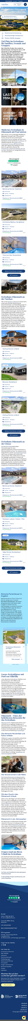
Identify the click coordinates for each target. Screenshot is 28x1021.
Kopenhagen (21, 730)
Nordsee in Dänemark (13, 301)
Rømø (17, 322)
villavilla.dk (24, 1003)
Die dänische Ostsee (6, 446)
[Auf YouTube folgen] (5, 945)
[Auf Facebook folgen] (1, 945)
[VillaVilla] (5, 4)
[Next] (24, 178)
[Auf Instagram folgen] (3, 945)
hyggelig (9, 738)
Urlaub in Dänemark (16, 598)
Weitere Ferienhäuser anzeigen (13, 271)
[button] (25, 172)
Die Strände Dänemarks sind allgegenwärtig (13, 777)
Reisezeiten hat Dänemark (19, 824)
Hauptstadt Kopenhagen (20, 452)
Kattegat (16, 459)
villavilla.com (23, 1009)
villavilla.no (24, 1007)
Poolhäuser (21, 141)
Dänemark (4, 722)
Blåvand (22, 308)
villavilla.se (24, 1005)
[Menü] (25, 4)
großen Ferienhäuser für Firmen (9, 694)
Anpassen (15, 275)
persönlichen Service (6, 139)
